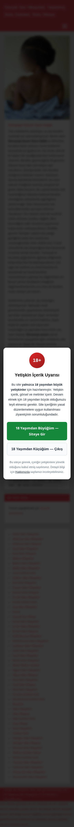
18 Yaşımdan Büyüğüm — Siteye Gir (37, 431)
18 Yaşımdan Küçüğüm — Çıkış (37, 449)
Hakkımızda (22, 471)
